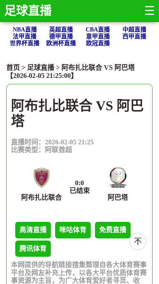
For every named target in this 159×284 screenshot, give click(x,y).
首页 (13, 67)
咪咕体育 (72, 229)
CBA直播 (98, 29)
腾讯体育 (33, 248)
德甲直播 (61, 36)
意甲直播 (98, 36)
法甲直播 (24, 36)
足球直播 (28, 10)
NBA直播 (25, 29)
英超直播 (61, 29)
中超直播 (134, 29)
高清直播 (33, 229)
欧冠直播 (98, 43)
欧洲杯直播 (61, 43)
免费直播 (112, 229)
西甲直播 (134, 36)
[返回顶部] (137, 241)
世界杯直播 (24, 43)
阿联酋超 (58, 149)
